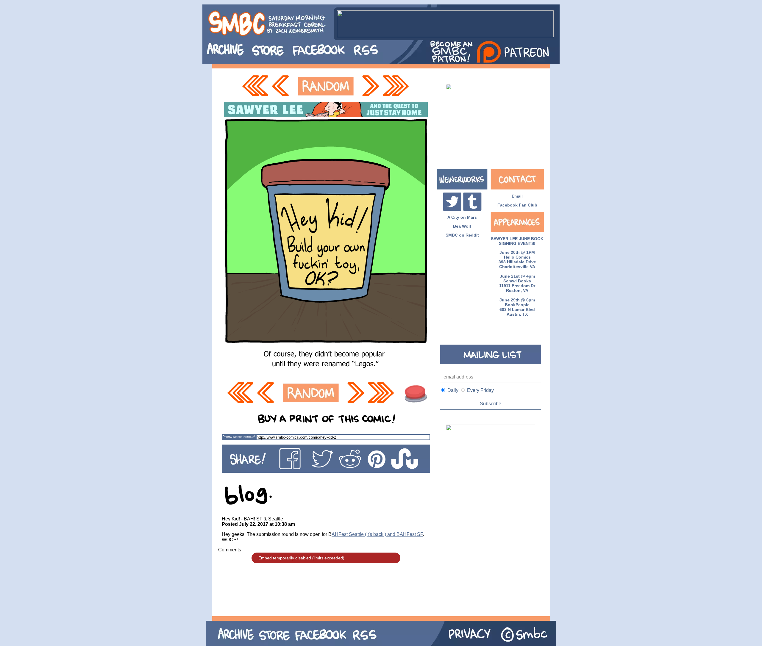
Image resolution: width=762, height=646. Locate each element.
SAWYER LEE (504, 238)
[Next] (370, 86)
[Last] (396, 86)
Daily (452, 390)
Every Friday (480, 390)
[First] (255, 86)
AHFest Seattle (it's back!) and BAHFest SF (377, 534)
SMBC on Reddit (462, 235)
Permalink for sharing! (238, 437)
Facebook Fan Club (517, 205)
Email (517, 196)
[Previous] (282, 86)
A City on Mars (462, 217)
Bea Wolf (462, 226)
